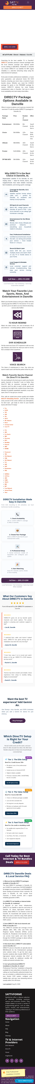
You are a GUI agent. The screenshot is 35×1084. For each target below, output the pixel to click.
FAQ (6, 1029)
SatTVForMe (8, 54)
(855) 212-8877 (17, 7)
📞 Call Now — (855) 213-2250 (17, 279)
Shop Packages (17, 721)
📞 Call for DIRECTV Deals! (24, 1080)
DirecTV (7, 1049)
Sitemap (8, 1036)
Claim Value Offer (12, 813)
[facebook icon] (12, 1061)
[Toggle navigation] (28, 2)
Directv (16, 54)
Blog (6, 1032)
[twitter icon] (7, 1061)
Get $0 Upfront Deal (12, 782)
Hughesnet (8, 1056)
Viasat (7, 1052)
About (7, 1025)
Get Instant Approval (13, 843)
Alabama (22, 54)
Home (7, 1022)
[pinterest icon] (21, 1061)
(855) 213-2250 (9, 47)
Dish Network (9, 1045)
